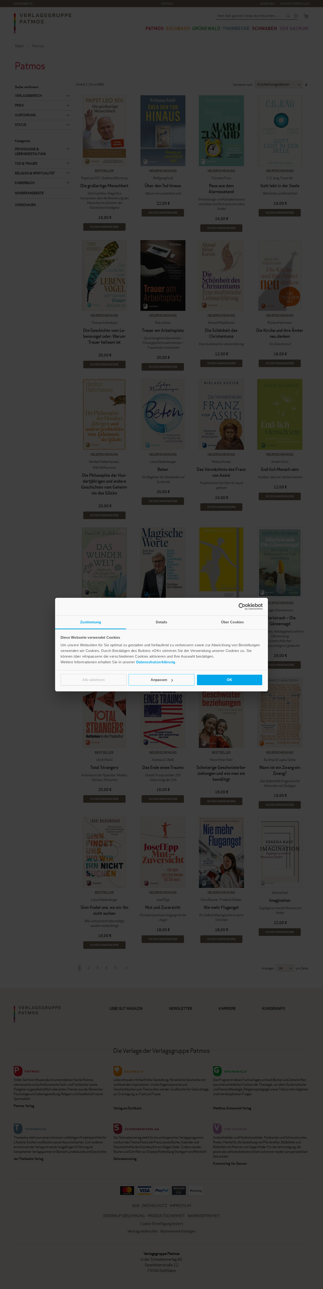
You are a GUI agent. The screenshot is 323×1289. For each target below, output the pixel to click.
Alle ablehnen (93, 680)
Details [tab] (161, 622)
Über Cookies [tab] (232, 622)
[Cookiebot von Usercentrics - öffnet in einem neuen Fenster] (242, 606)
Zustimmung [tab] (90, 622)
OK (229, 680)
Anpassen (159, 680)
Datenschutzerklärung (155, 662)
